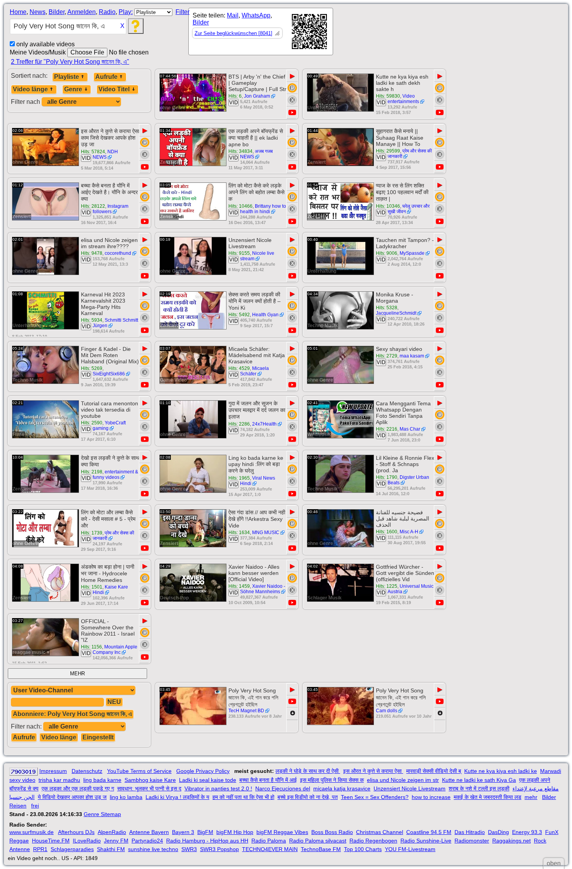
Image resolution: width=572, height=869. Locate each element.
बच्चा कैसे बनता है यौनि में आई (268, 780)
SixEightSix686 (109, 374)
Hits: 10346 (388, 206)
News (38, 12)
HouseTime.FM (51, 840)
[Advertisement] (403, 33)
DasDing (498, 832)
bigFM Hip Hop (234, 832)
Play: (126, 12)
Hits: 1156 (91, 647)
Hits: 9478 (91, 253)
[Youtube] (292, 112)
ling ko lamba (126, 797)
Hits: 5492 (239, 314)
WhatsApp (256, 15)
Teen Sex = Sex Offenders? (375, 797)
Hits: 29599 (388, 151)
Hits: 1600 (386, 531)
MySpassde (412, 253)
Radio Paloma (268, 840)
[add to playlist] (292, 88)
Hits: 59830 (388, 96)
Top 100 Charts (363, 849)
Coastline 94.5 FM (428, 832)
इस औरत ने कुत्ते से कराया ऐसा (373, 771)
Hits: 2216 (386, 429)
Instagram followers (110, 208)
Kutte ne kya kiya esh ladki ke (500, 771)
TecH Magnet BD (246, 710)
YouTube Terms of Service (139, 771)
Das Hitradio (469, 832)
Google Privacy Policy (203, 771)
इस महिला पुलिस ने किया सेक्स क (332, 780)
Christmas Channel (379, 832)
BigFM (205, 832)
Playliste (66, 77)
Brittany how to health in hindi (263, 208)
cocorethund (118, 253)
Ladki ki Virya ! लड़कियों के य (177, 797)
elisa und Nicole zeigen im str (403, 780)
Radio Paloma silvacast (317, 840)
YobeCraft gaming (109, 425)
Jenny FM (116, 840)
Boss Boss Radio (332, 832)
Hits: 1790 (386, 477)
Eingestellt (98, 737)
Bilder (57, 12)
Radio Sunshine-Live (425, 840)
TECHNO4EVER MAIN (270, 849)
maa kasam (412, 356)
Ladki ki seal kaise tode (207, 780)
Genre (73, 89)
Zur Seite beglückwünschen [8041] (233, 33)
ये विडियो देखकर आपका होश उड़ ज (72, 797)
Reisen (17, 805)
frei (35, 805)
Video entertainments (403, 98)
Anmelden (81, 12)
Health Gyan (265, 314)
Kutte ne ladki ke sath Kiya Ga (479, 780)
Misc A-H (409, 531)
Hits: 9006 (386, 253)
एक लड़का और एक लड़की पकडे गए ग (78, 788)
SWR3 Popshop (219, 849)
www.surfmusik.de (31, 832)
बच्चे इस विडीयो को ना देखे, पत (307, 797)
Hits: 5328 (386, 307)
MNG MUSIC (265, 532)
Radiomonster (471, 840)
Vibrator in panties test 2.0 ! (218, 788)
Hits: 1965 (239, 478)
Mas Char (410, 429)
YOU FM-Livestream (410, 849)
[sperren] (292, 100)
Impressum (53, 771)
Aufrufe (106, 77)
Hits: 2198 (91, 472)
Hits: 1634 (239, 532)
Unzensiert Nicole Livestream (410, 788)
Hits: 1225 (386, 586)
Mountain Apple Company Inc (115, 649)
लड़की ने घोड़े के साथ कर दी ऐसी (307, 771)
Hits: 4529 (239, 368)
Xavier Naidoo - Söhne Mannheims (262, 588)
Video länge (30, 89)
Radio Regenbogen (373, 840)
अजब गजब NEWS (256, 154)
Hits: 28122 (93, 206)
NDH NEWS (105, 154)
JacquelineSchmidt (396, 313)
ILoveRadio (87, 840)
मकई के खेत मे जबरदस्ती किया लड (487, 797)
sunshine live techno (153, 849)
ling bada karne (102, 780)
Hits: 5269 (91, 368)
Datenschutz (87, 771)
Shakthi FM (111, 849)
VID (233, 102)
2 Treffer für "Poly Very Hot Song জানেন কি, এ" (70, 61)
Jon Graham (257, 96)
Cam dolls (386, 710)
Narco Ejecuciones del (282, 788)
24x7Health (264, 424)
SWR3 (189, 849)
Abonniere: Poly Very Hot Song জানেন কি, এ (72, 714)
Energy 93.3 (527, 832)
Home (18, 12)
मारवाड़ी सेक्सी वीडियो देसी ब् (433, 771)
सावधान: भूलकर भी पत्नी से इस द (149, 788)
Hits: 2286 (239, 424)
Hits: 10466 (240, 206)
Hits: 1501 (91, 587)
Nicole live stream (257, 256)
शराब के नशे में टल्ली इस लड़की (479, 788)
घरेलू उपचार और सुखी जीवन (409, 208)
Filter (182, 12)
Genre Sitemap (102, 814)
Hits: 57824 (93, 151)
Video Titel (114, 89)
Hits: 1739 (91, 533)
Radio (107, 12)
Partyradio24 (147, 840)
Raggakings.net (511, 840)
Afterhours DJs (76, 832)
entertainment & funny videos (115, 474)
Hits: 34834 (240, 151)
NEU (114, 702)
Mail (233, 15)
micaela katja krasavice (341, 788)
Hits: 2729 (386, 356)
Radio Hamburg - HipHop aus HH (207, 840)
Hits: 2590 (91, 423)
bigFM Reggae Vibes (282, 832)
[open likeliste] (277, 33)
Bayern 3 (183, 832)
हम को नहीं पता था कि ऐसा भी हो (243, 797)
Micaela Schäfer (254, 371)
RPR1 (40, 849)
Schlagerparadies (72, 849)
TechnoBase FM (321, 849)
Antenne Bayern (149, 832)
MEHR (77, 673)
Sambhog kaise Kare (150, 780)
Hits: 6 (235, 96)
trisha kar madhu (59, 780)
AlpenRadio (112, 832)
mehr (531, 797)
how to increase (431, 797)
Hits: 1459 (239, 586)
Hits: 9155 (239, 253)
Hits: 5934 (91, 320)
